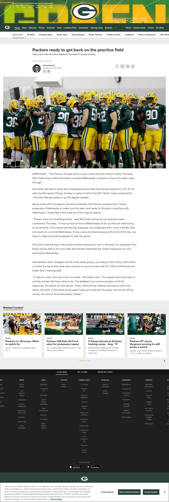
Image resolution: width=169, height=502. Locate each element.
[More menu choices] (115, 27)
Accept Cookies (151, 492)
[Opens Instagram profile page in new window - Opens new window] (48, 71)
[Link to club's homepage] (7, 27)
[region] (84, 492)
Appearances (126, 384)
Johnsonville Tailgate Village (148, 417)
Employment (84, 426)
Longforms (22, 400)
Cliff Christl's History (22, 393)
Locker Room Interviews (43, 402)
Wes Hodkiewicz (49, 65)
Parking (84, 402)
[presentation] (165, 361)
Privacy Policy (56, 499)
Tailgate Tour (126, 389)
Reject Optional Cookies (129, 492)
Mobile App (22, 421)
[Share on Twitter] (122, 68)
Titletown (84, 445)
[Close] (165, 492)
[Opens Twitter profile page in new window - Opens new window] (44, 71)
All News (22, 417)
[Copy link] (133, 66)
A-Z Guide (84, 384)
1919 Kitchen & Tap (84, 439)
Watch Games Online (43, 426)
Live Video (43, 395)
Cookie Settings (107, 492)
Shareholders (126, 417)
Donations (126, 399)
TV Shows (43, 419)
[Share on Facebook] (117, 68)
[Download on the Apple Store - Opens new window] (75, 467)
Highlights (43, 384)
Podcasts (43, 415)
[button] (81, 361)
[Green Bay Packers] (84, 479)
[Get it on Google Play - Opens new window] (93, 468)
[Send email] (128, 68)
